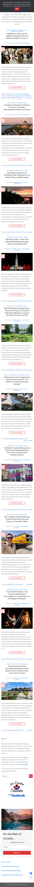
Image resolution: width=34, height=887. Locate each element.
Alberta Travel (11, 30)
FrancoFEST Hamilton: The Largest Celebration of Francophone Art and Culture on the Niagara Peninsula (17, 595)
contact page (24, 764)
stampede (19, 97)
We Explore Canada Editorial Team (12, 875)
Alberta (13, 96)
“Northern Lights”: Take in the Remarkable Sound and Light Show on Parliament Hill (17, 241)
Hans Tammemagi (25, 43)
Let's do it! (17, 853)
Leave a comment (28, 97)
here (15, 771)
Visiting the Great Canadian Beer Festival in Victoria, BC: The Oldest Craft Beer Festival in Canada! (17, 380)
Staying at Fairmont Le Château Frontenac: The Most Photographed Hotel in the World (17, 107)
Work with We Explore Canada (10, 870)
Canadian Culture (21, 30)
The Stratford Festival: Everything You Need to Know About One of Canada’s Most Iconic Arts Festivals (17, 669)
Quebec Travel (22, 102)
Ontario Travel (23, 170)
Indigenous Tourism (17, 31)
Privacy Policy (5, 862)
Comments (29, 584)
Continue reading (17, 87)
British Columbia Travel (11, 375)
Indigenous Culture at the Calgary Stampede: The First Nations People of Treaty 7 (17, 35)
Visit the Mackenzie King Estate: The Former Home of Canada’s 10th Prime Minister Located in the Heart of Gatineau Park (17, 311)
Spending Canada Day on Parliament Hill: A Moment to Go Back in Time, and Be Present (17, 175)
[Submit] (31, 776)
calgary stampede (19, 96)
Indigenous (14, 97)
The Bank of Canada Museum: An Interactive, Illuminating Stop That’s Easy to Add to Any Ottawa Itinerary (17, 451)
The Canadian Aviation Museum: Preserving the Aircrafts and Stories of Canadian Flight (17, 519)
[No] (32, 6)
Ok (17, 9)
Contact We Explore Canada (10, 866)
